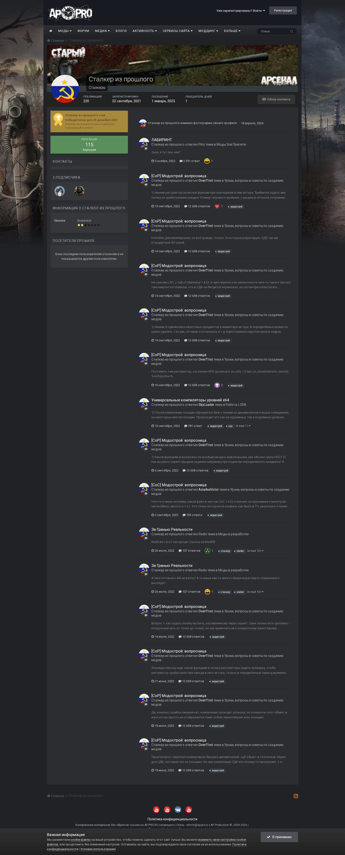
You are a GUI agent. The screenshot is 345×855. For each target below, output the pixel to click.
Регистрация (283, 10)
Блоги (121, 31)
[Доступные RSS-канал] (296, 796)
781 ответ (194, 426)
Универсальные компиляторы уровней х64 (190, 400)
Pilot (202, 144)
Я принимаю (281, 837)
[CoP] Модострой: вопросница (178, 175)
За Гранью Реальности (171, 529)
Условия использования (98, 849)
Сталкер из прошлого (164, 123)
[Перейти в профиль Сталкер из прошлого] (143, 123)
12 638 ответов (198, 206)
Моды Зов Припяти (231, 144)
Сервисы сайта (177, 31)
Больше (231, 31)
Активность (144, 31)
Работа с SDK (236, 405)
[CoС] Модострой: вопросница (179, 484)
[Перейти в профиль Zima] (59, 191)
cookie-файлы (81, 839)
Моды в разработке (233, 534)
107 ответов (191, 550)
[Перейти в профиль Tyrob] (79, 191)
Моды (64, 31)
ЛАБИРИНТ (161, 139)
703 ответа (194, 515)
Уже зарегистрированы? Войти (239, 10)
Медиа (101, 31)
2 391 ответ (191, 161)
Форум (83, 31)
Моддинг (207, 31)
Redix (203, 534)
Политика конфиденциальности (172, 819)
